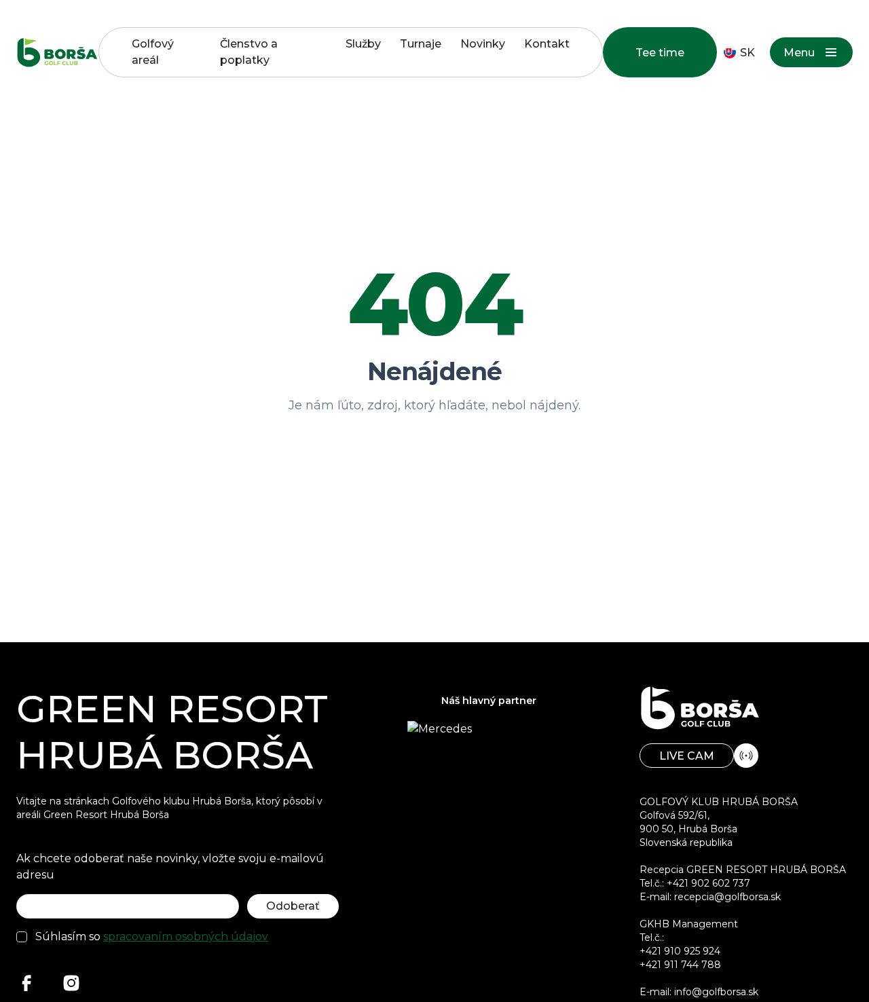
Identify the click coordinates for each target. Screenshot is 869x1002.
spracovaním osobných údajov (185, 936)
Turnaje (420, 43)
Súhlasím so (151, 936)
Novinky (482, 43)
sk (747, 52)
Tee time (659, 52)
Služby (363, 43)
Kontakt (547, 43)
